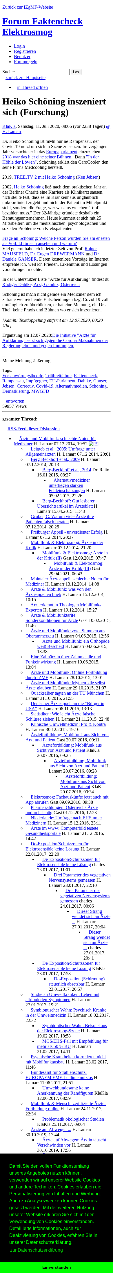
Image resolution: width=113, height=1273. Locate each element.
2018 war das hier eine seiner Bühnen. (37, 156)
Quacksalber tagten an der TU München (67, 693)
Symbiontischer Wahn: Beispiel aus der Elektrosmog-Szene (72, 1028)
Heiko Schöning (29, 186)
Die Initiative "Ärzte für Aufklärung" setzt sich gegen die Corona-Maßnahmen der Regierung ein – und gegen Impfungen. (55, 340)
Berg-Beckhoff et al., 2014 (66, 469)
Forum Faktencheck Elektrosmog (42, 26)
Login (19, 46)
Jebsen (8, 386)
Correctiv (25, 386)
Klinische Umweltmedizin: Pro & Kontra (68, 724)
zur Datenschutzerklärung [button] (36, 1250)
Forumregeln (25, 61)
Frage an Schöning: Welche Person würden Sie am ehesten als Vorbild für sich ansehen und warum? (56, 241)
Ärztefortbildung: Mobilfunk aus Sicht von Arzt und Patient (69, 748)
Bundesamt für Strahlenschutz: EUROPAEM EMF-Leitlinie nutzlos (59, 1075)
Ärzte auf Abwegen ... (51, 1129)
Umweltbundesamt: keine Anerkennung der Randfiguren (65, 1090)
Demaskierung (15, 391)
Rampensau (13, 380)
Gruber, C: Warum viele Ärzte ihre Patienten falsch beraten (59, 519)
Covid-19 (44, 386)
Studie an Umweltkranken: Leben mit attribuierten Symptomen (62, 997)
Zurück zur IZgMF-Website (27, 7)
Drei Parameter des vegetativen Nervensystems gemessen (80, 877)
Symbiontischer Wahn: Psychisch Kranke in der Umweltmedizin (65, 1012)
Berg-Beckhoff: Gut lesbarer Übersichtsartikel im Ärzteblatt (65, 503)
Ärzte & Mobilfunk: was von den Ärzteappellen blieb (58, 592)
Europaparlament (61, 151)
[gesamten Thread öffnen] (94, 443)
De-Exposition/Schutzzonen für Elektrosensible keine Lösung (56, 846)
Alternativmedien (71, 386)
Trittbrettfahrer (58, 375)
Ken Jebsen (88, 177)
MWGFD (40, 391)
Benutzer (22, 56)
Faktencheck (85, 375)
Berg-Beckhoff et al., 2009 (55, 459)
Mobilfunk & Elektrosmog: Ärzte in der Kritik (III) (76, 566)
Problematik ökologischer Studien (73, 1119)
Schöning (98, 386)
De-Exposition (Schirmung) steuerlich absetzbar (77, 981)
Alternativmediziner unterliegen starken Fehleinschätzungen (69, 485)
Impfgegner (36, 380)
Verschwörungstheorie (22, 375)
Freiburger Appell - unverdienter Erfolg (67, 532)
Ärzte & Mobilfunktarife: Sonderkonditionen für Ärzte (51, 618)
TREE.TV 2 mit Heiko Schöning (44, 177)
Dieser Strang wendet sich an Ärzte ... (91, 916)
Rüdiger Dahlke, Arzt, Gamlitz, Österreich (41, 284)
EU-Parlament (62, 380)
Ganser (99, 380)
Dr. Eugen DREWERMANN (57, 253)
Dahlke (84, 380)
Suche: (8, 71)
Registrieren (25, 51)
